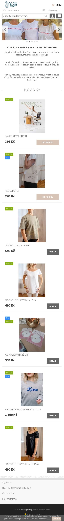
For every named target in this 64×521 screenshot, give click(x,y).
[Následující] (59, 29)
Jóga (7, 52)
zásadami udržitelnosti (33, 74)
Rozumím (56, 518)
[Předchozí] (5, 29)
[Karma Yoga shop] (12, 4)
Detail (52, 251)
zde (48, 518)
